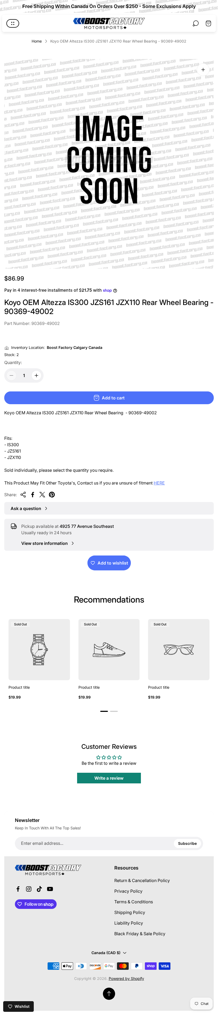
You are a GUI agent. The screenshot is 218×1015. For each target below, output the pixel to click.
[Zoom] (203, 69)
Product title (19, 687)
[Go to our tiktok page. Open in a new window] (39, 889)
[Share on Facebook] (33, 494)
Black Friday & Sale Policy (139, 933)
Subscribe (187, 843)
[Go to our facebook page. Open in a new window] (18, 889)
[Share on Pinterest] (52, 494)
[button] (104, 711)
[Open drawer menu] (12, 23)
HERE (159, 483)
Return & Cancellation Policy (142, 880)
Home (37, 41)
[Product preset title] (39, 649)
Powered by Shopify (126, 978)
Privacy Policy (128, 891)
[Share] (23, 494)
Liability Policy (128, 923)
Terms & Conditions (133, 901)
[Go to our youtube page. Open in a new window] (50, 889)
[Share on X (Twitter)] (42, 494)
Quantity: (13, 362)
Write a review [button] (109, 778)
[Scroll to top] (109, 993)
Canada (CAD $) (105, 952)
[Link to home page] (48, 870)
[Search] (196, 23)
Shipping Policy (129, 912)
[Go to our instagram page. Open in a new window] (29, 889)
